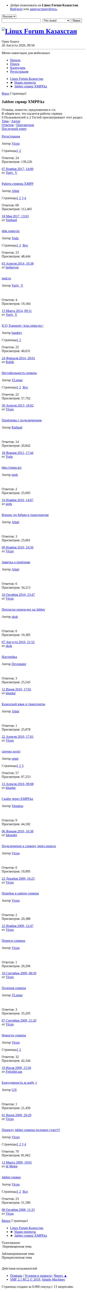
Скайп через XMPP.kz (17, 799)
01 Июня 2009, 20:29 (16, 1115)
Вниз (5, 93)
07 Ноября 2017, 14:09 (17, 169)
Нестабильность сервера (19, 373)
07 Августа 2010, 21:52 (18, 642)
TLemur (17, 380)
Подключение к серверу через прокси (29, 846)
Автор (15, 121)
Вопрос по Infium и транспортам (25, 515)
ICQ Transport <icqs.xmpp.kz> (23, 325)
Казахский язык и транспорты (23, 704)
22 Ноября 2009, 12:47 (17, 926)
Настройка (9, 657)
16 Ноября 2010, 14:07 (17, 500)
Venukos (17, 806)
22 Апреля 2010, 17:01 (18, 736)
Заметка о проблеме (16, 562)
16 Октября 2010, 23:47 (18, 594)
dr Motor (12, 1166)
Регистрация (11, 136)
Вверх (6, 1221)
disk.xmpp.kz (11, 231)
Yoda (15, 238)
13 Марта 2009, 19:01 (17, 1162)
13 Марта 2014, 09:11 (17, 311)
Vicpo (16, 143)
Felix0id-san (14, 1071)
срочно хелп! (11, 751)
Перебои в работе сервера (20, 893)
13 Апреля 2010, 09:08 (18, 784)
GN (14, 1090)
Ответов (8, 125)
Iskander (11, 835)
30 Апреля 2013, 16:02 (18, 405)
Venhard (11, 220)
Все (25, 245)
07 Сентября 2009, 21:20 (19, 1020)
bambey (17, 333)
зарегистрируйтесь (43, 9)
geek (15, 475)
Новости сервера (14, 1035)
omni (15, 758)
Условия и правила (38, 1275)
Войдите (16, 9)
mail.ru (6, 278)
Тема (5, 121)
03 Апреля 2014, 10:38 (18, 263)
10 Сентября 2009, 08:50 (19, 973)
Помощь (16, 1275)
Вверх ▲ (60, 1275)
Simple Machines (53, 1279)
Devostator (19, 664)
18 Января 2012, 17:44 (17, 453)
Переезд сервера (13, 940)
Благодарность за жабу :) (19, 1082)
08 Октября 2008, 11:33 (18, 1210)
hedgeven (12, 267)
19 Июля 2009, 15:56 (16, 1068)
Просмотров (25, 125)
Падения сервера (14, 988)
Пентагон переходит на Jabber (23, 609)
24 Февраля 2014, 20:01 (18, 358)
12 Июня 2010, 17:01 (16, 689)
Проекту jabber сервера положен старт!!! (31, 1130)
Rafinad (17, 427)
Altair (15, 191)
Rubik (10, 362)
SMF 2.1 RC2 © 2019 (25, 1279)
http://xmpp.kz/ (12, 467)
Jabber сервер (11, 1177)
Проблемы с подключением (22, 420)
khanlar (11, 693)
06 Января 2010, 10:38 (17, 831)
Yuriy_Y (11, 172)
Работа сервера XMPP (17, 183)
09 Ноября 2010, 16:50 (17, 547)
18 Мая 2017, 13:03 (15, 216)
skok (15, 616)
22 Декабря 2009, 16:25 (18, 878)
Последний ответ (14, 129)
